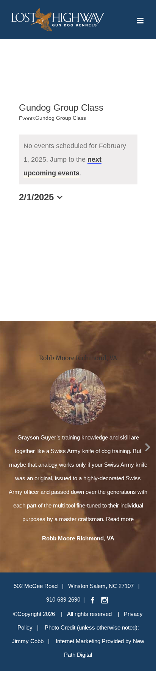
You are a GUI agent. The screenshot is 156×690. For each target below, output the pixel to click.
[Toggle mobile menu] (141, 21)
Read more (120, 519)
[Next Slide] (147, 445)
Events (27, 118)
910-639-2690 (63, 599)
